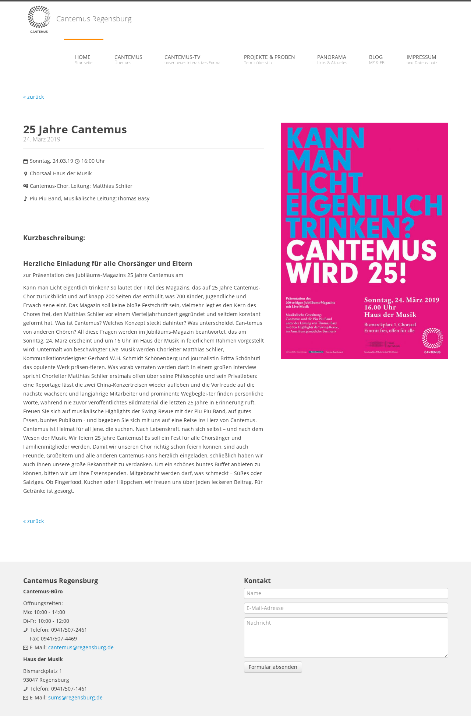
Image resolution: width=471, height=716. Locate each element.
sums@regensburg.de (75, 697)
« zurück (33, 96)
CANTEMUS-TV (193, 59)
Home (83, 59)
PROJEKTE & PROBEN (269, 59)
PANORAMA (332, 59)
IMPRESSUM (422, 59)
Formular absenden (273, 666)
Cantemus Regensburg (92, 19)
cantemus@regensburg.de (81, 647)
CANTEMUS (128, 59)
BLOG (377, 59)
